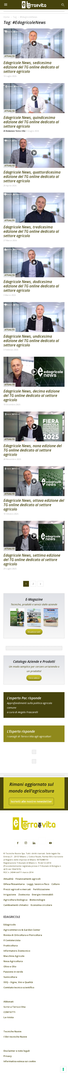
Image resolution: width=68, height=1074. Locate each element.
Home (6, 17)
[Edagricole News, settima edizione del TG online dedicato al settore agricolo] (34, 536)
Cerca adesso (34, 678)
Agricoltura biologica (15, 899)
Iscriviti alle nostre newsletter (31, 801)
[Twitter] (42, 841)
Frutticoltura (10, 945)
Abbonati (8, 1001)
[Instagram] (25, 843)
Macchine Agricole (13, 956)
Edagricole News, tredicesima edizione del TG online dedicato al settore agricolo (31, 231)
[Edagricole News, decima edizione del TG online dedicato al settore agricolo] (34, 372)
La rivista (8, 1017)
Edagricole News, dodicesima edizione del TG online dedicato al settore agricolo (31, 286)
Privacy (7, 1056)
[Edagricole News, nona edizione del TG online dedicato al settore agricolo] (34, 426)
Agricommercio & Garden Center (21, 929)
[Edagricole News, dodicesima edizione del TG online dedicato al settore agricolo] (34, 262)
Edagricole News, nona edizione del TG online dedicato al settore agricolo (32, 450)
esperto (34, 733)
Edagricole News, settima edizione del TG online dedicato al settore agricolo (31, 559)
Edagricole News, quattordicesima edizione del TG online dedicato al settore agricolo (32, 176)
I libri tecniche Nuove (15, 1036)
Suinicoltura (10, 976)
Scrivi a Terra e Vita (14, 1006)
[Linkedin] (34, 843)
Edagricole (9, 924)
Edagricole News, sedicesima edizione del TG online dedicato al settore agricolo (31, 67)
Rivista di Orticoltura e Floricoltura (22, 935)
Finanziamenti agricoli (28, 878)
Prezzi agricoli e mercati (17, 889)
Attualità (9, 56)
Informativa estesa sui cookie (19, 1061)
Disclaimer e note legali (16, 1050)
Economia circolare (41, 905)
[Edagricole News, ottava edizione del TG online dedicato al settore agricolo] (34, 481)
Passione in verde (13, 971)
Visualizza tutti (34, 632)
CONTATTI (9, 1012)
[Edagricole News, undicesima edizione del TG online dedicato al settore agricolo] (34, 317)
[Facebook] (17, 843)
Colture (55, 884)
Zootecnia (24, 894)
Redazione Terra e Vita (15, 131)
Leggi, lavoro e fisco (38, 884)
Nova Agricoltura (13, 961)
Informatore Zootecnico (16, 950)
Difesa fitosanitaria (14, 884)
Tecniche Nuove (12, 1031)
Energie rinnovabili (42, 894)
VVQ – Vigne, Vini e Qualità (18, 982)
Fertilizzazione (41, 889)
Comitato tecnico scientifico (18, 987)
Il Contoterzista (11, 940)
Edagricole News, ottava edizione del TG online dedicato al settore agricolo (33, 505)
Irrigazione (9, 894)
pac (34, 705)
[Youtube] (50, 843)
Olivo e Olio (9, 966)
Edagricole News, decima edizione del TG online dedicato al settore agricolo (31, 395)
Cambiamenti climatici (15, 905)
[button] (63, 4)
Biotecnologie (37, 899)
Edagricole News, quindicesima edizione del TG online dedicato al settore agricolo (31, 122)
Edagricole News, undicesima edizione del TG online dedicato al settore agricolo (31, 340)
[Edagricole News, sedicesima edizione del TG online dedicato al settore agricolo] (34, 43)
